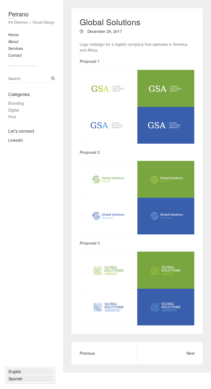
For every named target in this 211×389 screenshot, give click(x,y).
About (13, 41)
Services (15, 48)
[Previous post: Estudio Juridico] (170, 353)
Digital (13, 110)
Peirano (18, 14)
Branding (16, 103)
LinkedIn (15, 140)
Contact (15, 55)
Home (13, 34)
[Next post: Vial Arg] (104, 353)
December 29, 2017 (104, 31)
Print (12, 117)
